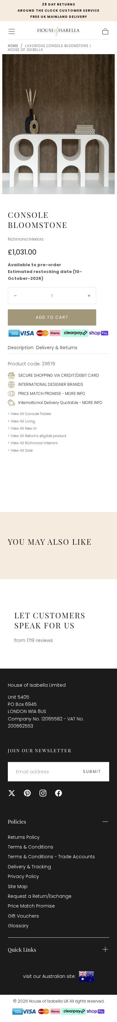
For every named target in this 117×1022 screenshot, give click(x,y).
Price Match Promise (31, 906)
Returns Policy (24, 837)
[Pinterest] (27, 793)
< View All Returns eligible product (37, 435)
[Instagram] (43, 793)
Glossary (18, 925)
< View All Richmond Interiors (33, 443)
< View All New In (22, 428)
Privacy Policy (23, 876)
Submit (92, 771)
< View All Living (21, 421)
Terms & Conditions (30, 847)
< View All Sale (20, 450)
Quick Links (22, 949)
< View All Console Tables (29, 413)
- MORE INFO (73, 393)
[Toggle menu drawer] (12, 31)
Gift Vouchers (23, 916)
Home (13, 45)
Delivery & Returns (56, 348)
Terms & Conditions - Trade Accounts (51, 856)
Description (20, 348)
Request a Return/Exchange (40, 896)
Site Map (18, 886)
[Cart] (105, 31)
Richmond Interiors (26, 239)
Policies (17, 821)
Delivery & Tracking (29, 866)
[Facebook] (58, 793)
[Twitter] (12, 793)
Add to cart (52, 317)
